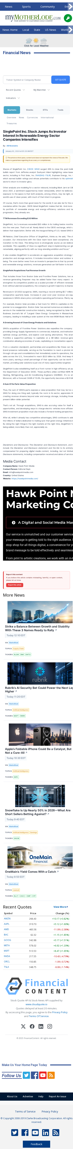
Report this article (14, 585)
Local (25, 30)
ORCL (7, 961)
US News (50, 30)
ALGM (16, 654)
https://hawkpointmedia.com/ (25, 478)
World (64, 30)
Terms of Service (25, 1111)
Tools (60, 109)
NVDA (7, 956)
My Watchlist (40, 89)
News (8, 6)
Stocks (29, 109)
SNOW (16, 838)
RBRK (22, 716)
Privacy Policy (60, 1012)
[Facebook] (32, 1027)
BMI (22, 654)
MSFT (16, 716)
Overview (11, 117)
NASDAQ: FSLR (43, 175)
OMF (29, 896)
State (37, 30)
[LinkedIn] (41, 1027)
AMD (6, 929)
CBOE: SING (33, 169)
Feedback (36, 1144)
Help (40, 1096)
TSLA (6, 966)
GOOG (7, 940)
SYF (34, 896)
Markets (11, 109)
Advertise (28, 1096)
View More (60, 906)
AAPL (16, 777)
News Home (10, 30)
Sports (26, 6)
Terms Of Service (39, 1016)
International (47, 117)
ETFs (45, 109)
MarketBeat (13, 643)
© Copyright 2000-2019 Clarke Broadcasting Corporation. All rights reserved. (37, 1120)
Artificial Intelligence (20, 710)
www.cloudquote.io (36, 1004)
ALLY (16, 896)
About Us (12, 1096)
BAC (6, 934)
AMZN (7, 918)
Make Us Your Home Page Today (24, 1065)
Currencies (32, 117)
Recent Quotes (13, 89)
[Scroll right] (70, 7)
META (7, 945)
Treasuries (12, 123)
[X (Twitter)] (23, 1027)
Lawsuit (16, 890)
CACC (22, 896)
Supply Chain (18, 649)
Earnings (33, 832)
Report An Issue (57, 1096)
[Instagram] (50, 1027)
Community (47, 6)
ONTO (28, 654)
